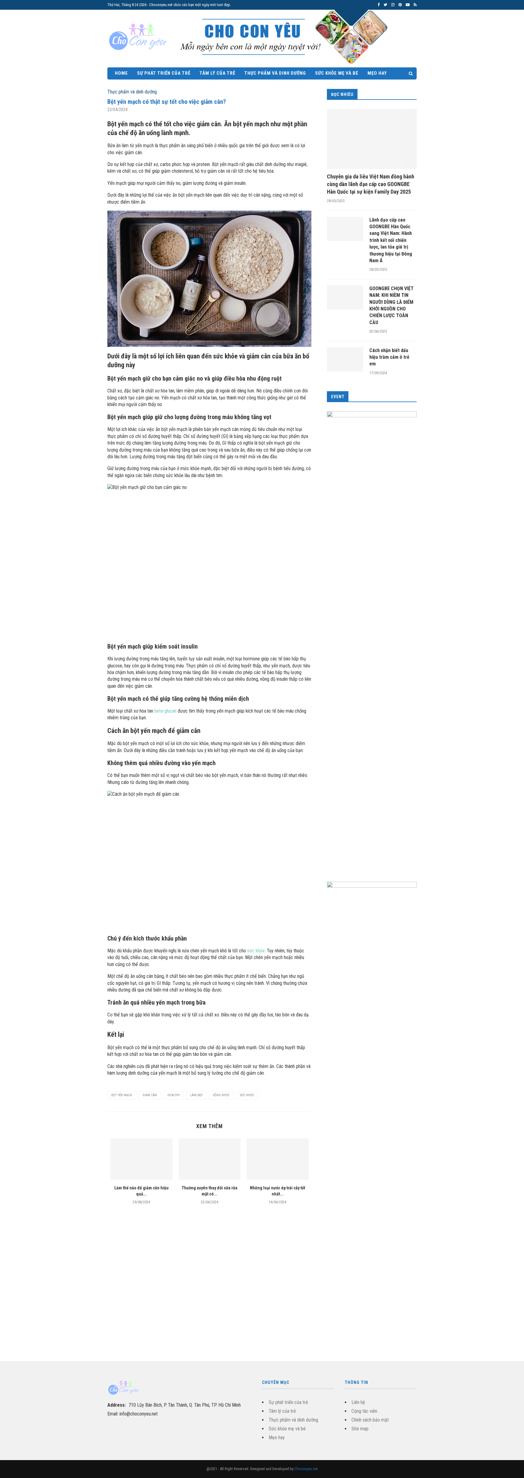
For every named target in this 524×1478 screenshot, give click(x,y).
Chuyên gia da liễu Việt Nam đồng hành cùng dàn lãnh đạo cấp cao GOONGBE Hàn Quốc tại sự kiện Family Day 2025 (370, 184)
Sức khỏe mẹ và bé (336, 73)
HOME (121, 73)
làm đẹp (196, 1095)
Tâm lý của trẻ (217, 73)
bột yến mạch (121, 1095)
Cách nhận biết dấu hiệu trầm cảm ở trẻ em (389, 357)
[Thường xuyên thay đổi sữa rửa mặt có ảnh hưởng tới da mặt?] (210, 1159)
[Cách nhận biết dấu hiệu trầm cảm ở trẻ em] (345, 359)
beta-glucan (165, 711)
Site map (359, 1429)
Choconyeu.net (306, 1468)
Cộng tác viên (364, 1411)
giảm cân (150, 1095)
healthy (173, 1095)
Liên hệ (358, 1402)
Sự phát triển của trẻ (163, 73)
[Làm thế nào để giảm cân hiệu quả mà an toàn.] (141, 1159)
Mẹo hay (377, 73)
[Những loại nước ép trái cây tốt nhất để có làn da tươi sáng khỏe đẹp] (278, 1159)
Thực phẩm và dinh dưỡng (275, 73)
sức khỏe (256, 951)
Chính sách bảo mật (370, 1420)
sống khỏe (221, 1095)
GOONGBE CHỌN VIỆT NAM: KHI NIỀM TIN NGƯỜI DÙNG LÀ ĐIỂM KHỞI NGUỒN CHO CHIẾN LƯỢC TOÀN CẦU (391, 305)
